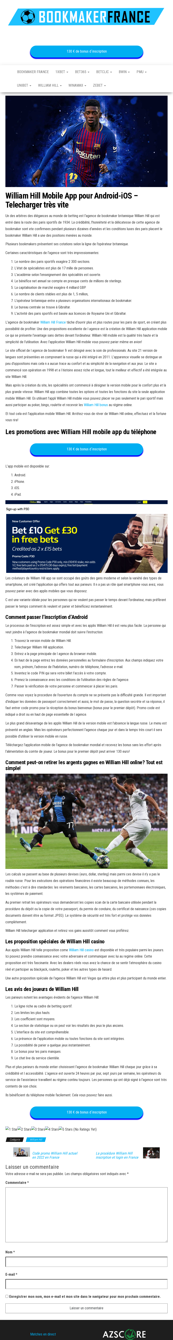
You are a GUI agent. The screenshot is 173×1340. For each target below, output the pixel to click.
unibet (23, 85)
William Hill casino (81, 950)
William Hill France (53, 322)
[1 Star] (11, 1129)
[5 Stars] (66, 1129)
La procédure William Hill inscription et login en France (117, 1155)
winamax (76, 85)
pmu (140, 72)
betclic (103, 72)
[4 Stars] (52, 1129)
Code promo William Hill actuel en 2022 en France (54, 1155)
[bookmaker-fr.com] (8, 72)
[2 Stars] (24, 1129)
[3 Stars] (38, 1129)
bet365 (81, 72)
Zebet (98, 85)
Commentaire (17, 1182)
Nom (10, 1252)
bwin (123, 72)
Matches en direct (43, 1334)
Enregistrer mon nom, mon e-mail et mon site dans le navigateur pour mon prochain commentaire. (85, 1296)
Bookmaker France (33, 72)
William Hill (48, 85)
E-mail (11, 1274)
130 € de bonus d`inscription (86, 51)
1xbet (60, 72)
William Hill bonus (96, 405)
